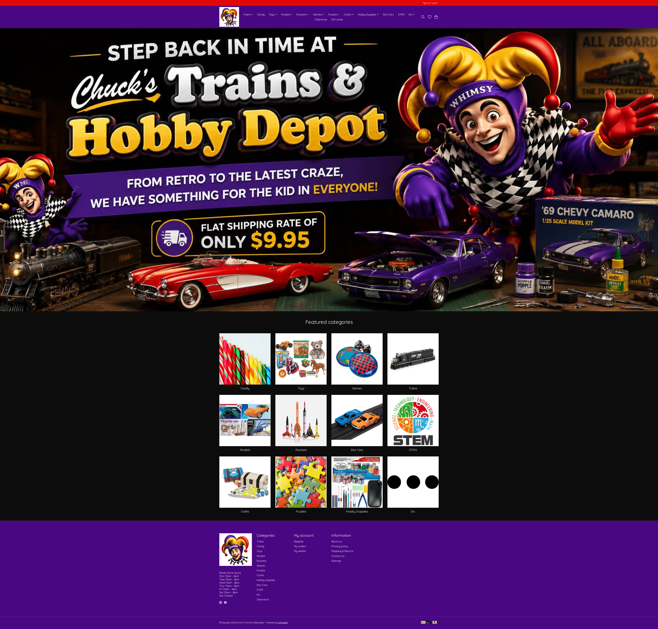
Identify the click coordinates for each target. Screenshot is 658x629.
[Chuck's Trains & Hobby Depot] (229, 17)
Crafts (245, 511)
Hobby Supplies (357, 511)
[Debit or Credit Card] (429, 622)
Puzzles (301, 511)
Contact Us (337, 556)
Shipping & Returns (342, 551)
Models (245, 450)
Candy (261, 14)
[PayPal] (423, 622)
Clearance (321, 19)
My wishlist (300, 551)
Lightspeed (283, 622)
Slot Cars (388, 14)
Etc (413, 511)
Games (357, 388)
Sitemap (336, 560)
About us (336, 541)
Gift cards (337, 19)
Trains (413, 388)
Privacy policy (339, 546)
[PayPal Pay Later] (434, 622)
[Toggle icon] (423, 17)
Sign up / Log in (430, 3)
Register (299, 541)
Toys (301, 388)
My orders (300, 546)
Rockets (301, 450)
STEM (401, 14)
